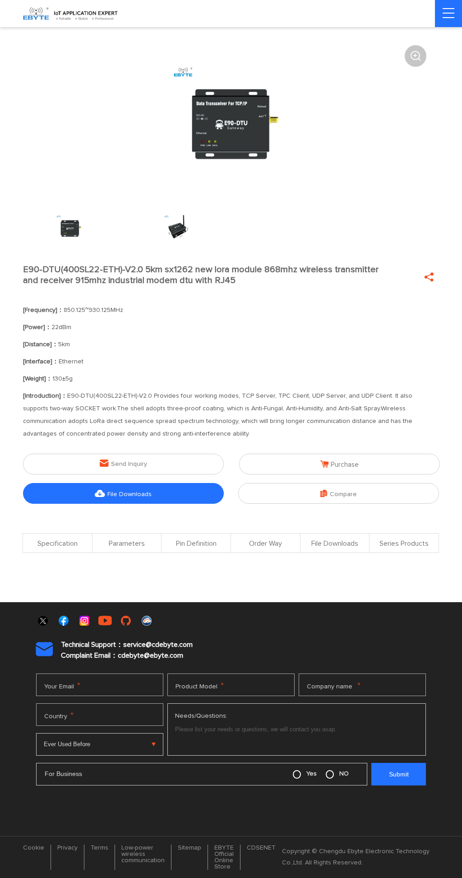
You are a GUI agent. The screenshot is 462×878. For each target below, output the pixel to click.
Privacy (67, 848)
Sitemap (189, 848)
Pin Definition (196, 543)
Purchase (339, 464)
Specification (57, 543)
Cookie (33, 848)
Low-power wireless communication (143, 854)
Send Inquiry (123, 463)
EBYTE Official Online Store (224, 857)
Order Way (265, 543)
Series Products (404, 543)
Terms (99, 848)
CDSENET (261, 848)
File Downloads (123, 493)
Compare (338, 493)
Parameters (127, 543)
